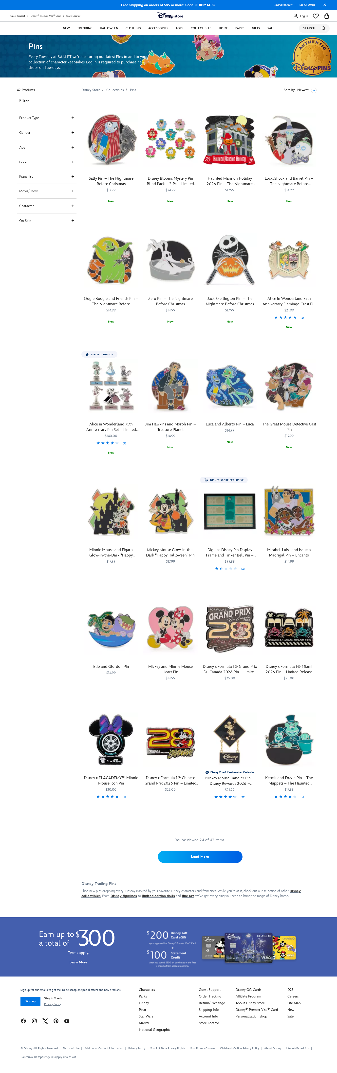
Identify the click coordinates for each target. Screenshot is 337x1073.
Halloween (109, 28)
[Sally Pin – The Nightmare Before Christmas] (111, 140)
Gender (24, 133)
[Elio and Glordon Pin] (111, 628)
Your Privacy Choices (202, 1048)
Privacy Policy (52, 1004)
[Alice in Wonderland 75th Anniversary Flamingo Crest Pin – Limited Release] (289, 260)
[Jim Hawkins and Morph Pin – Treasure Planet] (170, 386)
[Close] (323, 6)
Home (223, 28)
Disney (144, 1003)
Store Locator (73, 16)
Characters (147, 990)
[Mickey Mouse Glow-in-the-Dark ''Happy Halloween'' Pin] (170, 511)
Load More (200, 857)
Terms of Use (71, 1048)
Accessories (158, 28)
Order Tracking (210, 996)
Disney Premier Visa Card (45, 16)
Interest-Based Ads (298, 1048)
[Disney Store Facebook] (23, 1020)
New (66, 28)
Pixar (142, 1010)
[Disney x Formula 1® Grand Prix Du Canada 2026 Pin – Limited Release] (230, 628)
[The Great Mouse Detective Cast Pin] (289, 386)
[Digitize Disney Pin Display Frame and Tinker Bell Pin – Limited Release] (230, 511)
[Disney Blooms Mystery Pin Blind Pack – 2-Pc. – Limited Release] (170, 140)
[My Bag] (327, 16)
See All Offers (307, 4)
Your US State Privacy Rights (167, 1048)
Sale (270, 28)
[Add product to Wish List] (135, 109)
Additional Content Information (103, 1048)
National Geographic (154, 1030)
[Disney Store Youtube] (67, 1020)
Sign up (30, 1001)
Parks (239, 28)
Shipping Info (209, 1010)
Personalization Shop (251, 1016)
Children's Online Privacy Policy (239, 1048)
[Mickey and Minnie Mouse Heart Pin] (170, 628)
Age (22, 147)
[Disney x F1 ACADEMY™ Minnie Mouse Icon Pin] (111, 739)
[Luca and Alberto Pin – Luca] (230, 386)
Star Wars (146, 1016)
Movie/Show (28, 191)
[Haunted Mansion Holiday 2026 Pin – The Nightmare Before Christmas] (230, 140)
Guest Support (17, 16)
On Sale (25, 221)
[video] (168, 56)
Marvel (144, 1023)
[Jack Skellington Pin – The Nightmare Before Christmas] (230, 260)
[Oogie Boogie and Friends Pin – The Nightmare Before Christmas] (111, 260)
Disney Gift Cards (249, 990)
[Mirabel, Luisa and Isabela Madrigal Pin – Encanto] (289, 511)
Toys (179, 28)
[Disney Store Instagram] (34, 1020)
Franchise (26, 176)
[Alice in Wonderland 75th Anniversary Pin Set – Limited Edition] (111, 386)
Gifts (256, 28)
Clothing (133, 28)
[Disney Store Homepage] (170, 16)
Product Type (29, 118)
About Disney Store (250, 1003)
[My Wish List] (316, 16)
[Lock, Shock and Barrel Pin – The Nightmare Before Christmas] (289, 140)
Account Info (208, 1016)
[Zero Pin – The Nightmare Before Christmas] (170, 260)
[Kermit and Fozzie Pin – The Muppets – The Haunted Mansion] (289, 739)
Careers (293, 996)
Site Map (294, 1003)
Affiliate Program (248, 996)
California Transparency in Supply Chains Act (48, 1057)
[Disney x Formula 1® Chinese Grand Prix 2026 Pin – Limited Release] (170, 739)
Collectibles (201, 28)
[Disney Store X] (45, 1020)
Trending (85, 28)
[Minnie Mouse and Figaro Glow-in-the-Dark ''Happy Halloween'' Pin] (111, 511)
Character (26, 206)
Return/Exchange (212, 1003)
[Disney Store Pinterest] (56, 1020)
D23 (290, 990)
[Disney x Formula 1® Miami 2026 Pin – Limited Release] (289, 628)
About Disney (272, 1048)
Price (22, 162)
